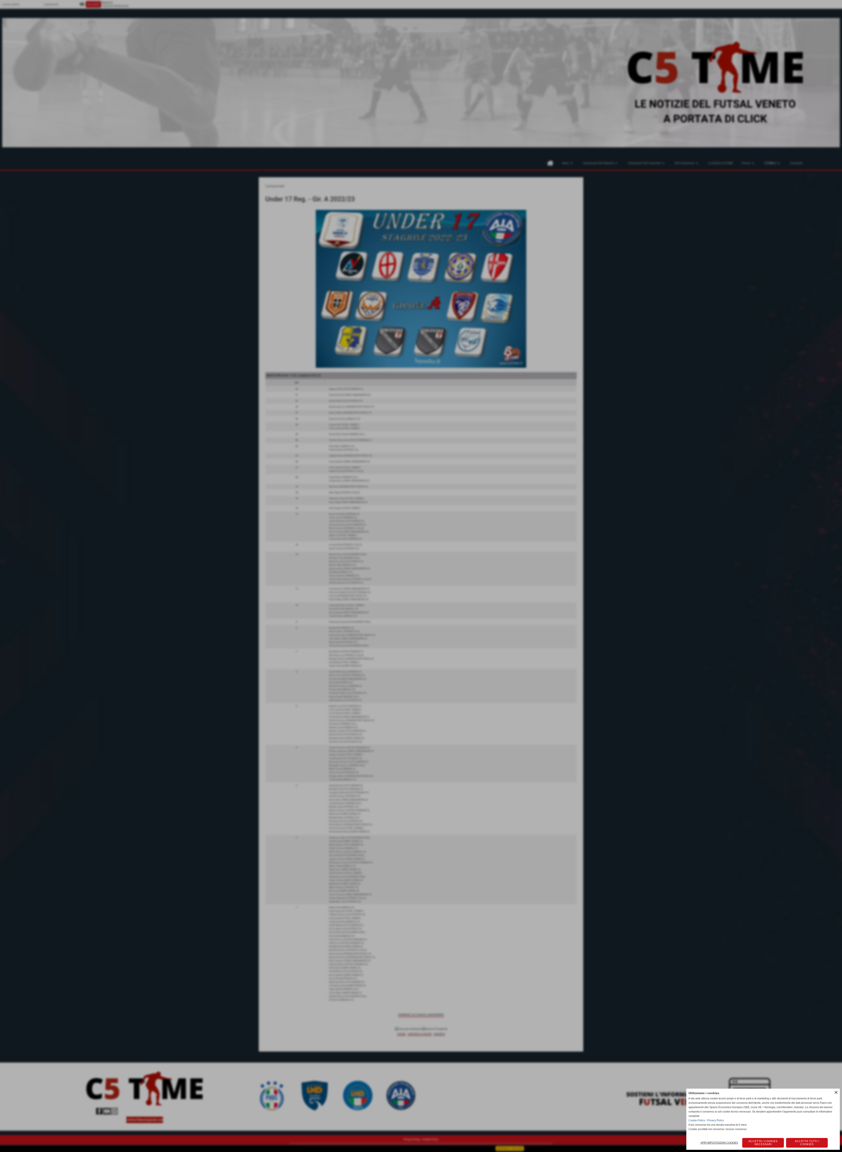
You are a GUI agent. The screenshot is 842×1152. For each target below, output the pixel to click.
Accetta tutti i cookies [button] (807, 1143)
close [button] (836, 1092)
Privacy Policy (715, 1120)
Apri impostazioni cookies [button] (719, 1142)
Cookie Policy (697, 1120)
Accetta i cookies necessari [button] (763, 1143)
